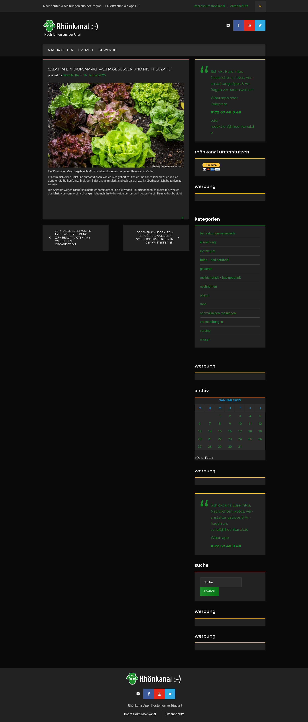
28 (210, 447)
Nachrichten (208, 286)
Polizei (204, 295)
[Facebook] (238, 25)
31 (240, 447)
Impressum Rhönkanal (209, 6)
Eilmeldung (208, 242)
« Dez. (199, 458)
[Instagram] (228, 25)
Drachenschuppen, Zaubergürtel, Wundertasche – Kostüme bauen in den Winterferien (154, 237)
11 (250, 423)
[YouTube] (249, 25)
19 (260, 431)
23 (230, 439)
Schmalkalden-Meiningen (218, 313)
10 (240, 423)
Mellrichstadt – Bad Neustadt (220, 277)
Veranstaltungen (211, 322)
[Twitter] (260, 25)
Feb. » (209, 458)
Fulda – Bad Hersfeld (214, 260)
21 (210, 439)
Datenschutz (239, 6)
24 (240, 439)
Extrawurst (207, 251)
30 (230, 447)
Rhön (203, 304)
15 (220, 431)
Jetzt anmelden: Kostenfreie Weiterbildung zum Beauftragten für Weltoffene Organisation (73, 237)
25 (250, 439)
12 (260, 423)
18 (250, 431)
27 (199, 447)
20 (199, 439)
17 (240, 431)
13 (199, 431)
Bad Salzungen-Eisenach (217, 233)
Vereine (205, 331)
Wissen (205, 339)
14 (210, 431)
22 (220, 439)
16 (230, 431)
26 (260, 439)
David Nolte (71, 75)
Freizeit (86, 50)
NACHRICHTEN (60, 50)
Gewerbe (107, 50)
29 (220, 447)
